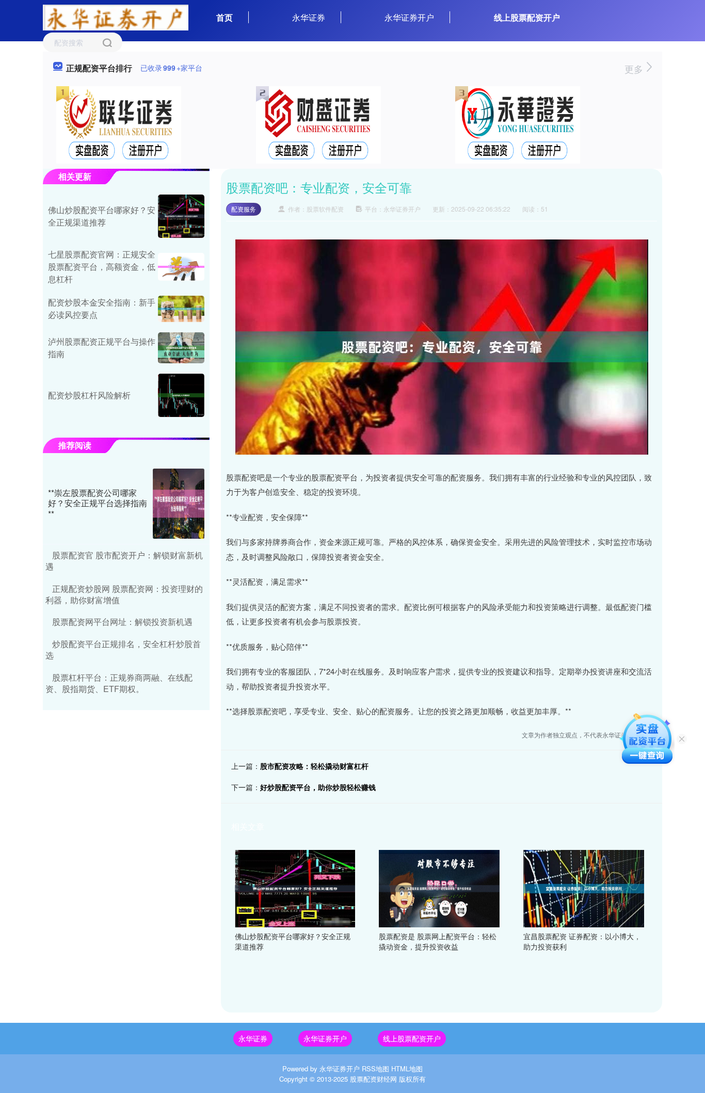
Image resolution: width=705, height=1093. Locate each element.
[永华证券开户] (115, 16)
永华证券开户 (409, 17)
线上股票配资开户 (527, 17)
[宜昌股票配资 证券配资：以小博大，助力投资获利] (583, 887)
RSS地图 (375, 1068)
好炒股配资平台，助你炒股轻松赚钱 (318, 787)
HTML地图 (407, 1068)
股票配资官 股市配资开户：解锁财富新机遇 (124, 560)
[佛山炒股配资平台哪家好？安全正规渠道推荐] (295, 887)
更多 (635, 68)
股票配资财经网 (373, 1079)
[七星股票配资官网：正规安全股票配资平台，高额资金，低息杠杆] (181, 267)
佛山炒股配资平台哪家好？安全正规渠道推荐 (101, 216)
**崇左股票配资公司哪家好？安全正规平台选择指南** (97, 503)
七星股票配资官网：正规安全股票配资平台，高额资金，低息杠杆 (101, 266)
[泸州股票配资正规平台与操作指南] (181, 347)
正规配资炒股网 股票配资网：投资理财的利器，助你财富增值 (124, 594)
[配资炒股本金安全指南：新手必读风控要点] (181, 309)
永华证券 (308, 17)
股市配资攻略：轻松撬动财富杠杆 (314, 766)
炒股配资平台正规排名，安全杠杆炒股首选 (123, 649)
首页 (224, 17)
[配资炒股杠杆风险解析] (181, 395)
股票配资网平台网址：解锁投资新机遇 (122, 622)
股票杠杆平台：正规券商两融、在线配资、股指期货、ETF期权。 (119, 683)
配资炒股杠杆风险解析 (89, 395)
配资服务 (243, 208)
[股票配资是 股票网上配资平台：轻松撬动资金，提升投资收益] (439, 887)
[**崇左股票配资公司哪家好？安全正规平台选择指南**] (178, 504)
